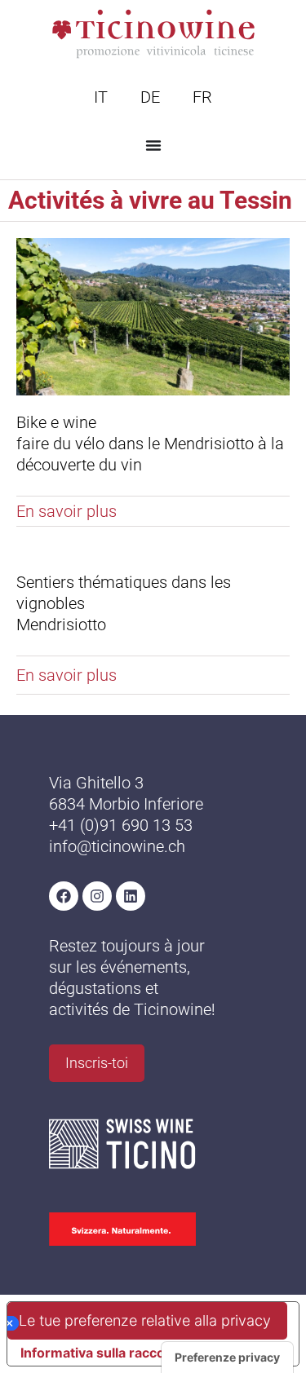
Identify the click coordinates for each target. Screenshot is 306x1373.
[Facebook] (63, 896)
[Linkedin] (130, 896)
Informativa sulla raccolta (100, 1352)
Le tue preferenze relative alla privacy (145, 1320)
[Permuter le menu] (153, 145)
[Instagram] (97, 896)
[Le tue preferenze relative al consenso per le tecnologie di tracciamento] (227, 1357)
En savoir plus (66, 511)
